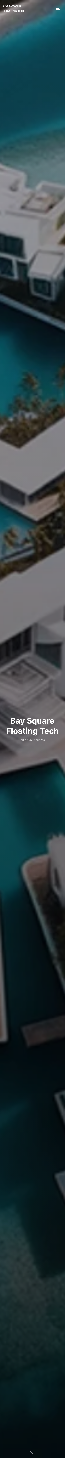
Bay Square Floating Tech (14, 8)
